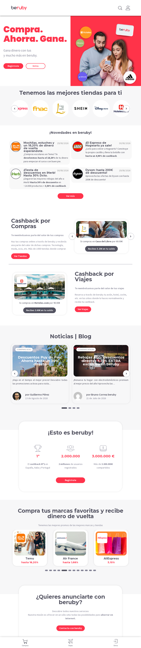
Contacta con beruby (70, 632)
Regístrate (13, 65)
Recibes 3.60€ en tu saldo (39, 314)
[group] (19, 108)
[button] (14, 108)
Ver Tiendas (20, 256)
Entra (36, 65)
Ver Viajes (83, 313)
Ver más (70, 196)
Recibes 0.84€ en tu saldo (101, 257)
